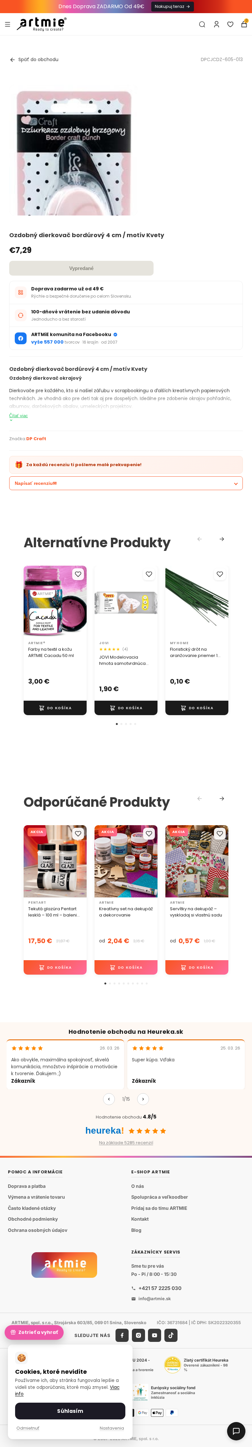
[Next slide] (222, 539)
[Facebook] (122, 1335)
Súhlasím (70, 1411)
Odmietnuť (27, 1428)
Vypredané (81, 268)
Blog (136, 1230)
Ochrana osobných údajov (37, 1230)
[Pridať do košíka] (55, 708)
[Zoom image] (73, 210)
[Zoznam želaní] (230, 24)
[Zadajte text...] (202, 24)
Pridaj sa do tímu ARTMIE (159, 1208)
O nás (137, 1186)
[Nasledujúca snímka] (79, 602)
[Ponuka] (7, 24)
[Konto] (216, 24)
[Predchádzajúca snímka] (31, 602)
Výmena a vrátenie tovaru (36, 1197)
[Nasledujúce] (143, 1099)
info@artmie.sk (154, 1298)
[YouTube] (154, 1335)
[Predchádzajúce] (109, 1099)
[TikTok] (171, 1335)
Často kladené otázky (32, 1208)
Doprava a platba (27, 1186)
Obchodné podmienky (33, 1219)
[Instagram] (138, 1335)
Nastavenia (112, 1428)
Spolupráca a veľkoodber (159, 1197)
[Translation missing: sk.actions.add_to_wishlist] (78, 574)
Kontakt (140, 1219)
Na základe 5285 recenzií (126, 1143)
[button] (117, 724)
